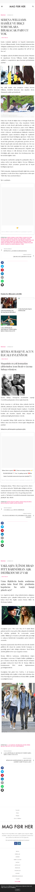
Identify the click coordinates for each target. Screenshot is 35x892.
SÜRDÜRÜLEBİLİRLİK (17, 876)
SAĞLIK (17, 862)
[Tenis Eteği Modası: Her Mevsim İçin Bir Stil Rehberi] (9, 302)
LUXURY (17, 873)
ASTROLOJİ (17, 865)
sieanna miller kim (21, 745)
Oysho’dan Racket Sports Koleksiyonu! (25, 309)
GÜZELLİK (17, 854)
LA (7, 745)
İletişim (17, 815)
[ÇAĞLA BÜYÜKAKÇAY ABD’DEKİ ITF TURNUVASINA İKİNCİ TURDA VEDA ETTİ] (9, 320)
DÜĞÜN (17, 856)
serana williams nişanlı (18, 240)
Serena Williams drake (15, 241)
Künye (17, 813)
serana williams (27, 237)
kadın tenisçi (19, 237)
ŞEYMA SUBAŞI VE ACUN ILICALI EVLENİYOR (17, 353)
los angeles (12, 745)
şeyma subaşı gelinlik (25, 501)
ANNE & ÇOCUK (17, 859)
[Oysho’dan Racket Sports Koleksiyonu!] (26, 302)
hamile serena (11, 237)
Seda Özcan (5, 37)
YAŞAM (17, 878)
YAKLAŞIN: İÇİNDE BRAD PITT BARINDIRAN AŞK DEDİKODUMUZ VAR (17, 569)
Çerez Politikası (17, 818)
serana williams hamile (20, 238)
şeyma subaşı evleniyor (13, 501)
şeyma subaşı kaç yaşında (7, 503)
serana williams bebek (7, 238)
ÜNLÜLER (3, 15)
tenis (22, 244)
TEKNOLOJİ (17, 870)
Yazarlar (17, 810)
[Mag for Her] (17, 6)
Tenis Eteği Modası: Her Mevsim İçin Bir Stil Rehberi (8, 311)
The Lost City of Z (10, 746)
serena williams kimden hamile (14, 242)
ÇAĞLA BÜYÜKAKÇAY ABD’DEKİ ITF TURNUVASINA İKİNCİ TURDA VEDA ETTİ (9, 329)
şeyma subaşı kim (18, 503)
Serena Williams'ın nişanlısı (12, 244)
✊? (18, 228)
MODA (17, 851)
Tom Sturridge (20, 746)
